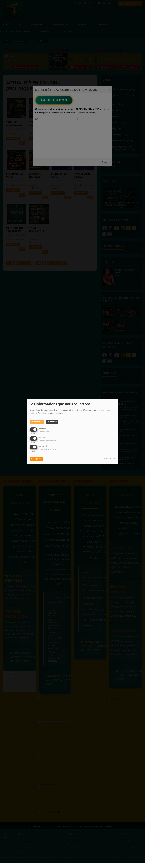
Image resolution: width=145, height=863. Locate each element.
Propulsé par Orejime (109, 458)
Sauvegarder (36, 459)
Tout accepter (36, 422)
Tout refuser (52, 422)
